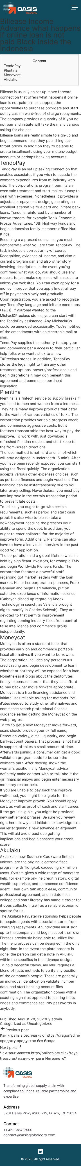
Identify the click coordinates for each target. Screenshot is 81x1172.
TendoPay (12, 66)
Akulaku (10, 79)
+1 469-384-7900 (17, 1130)
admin (57, 1019)
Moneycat (12, 75)
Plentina (10, 70)
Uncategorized (39, 1023)
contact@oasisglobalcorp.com (29, 1135)
